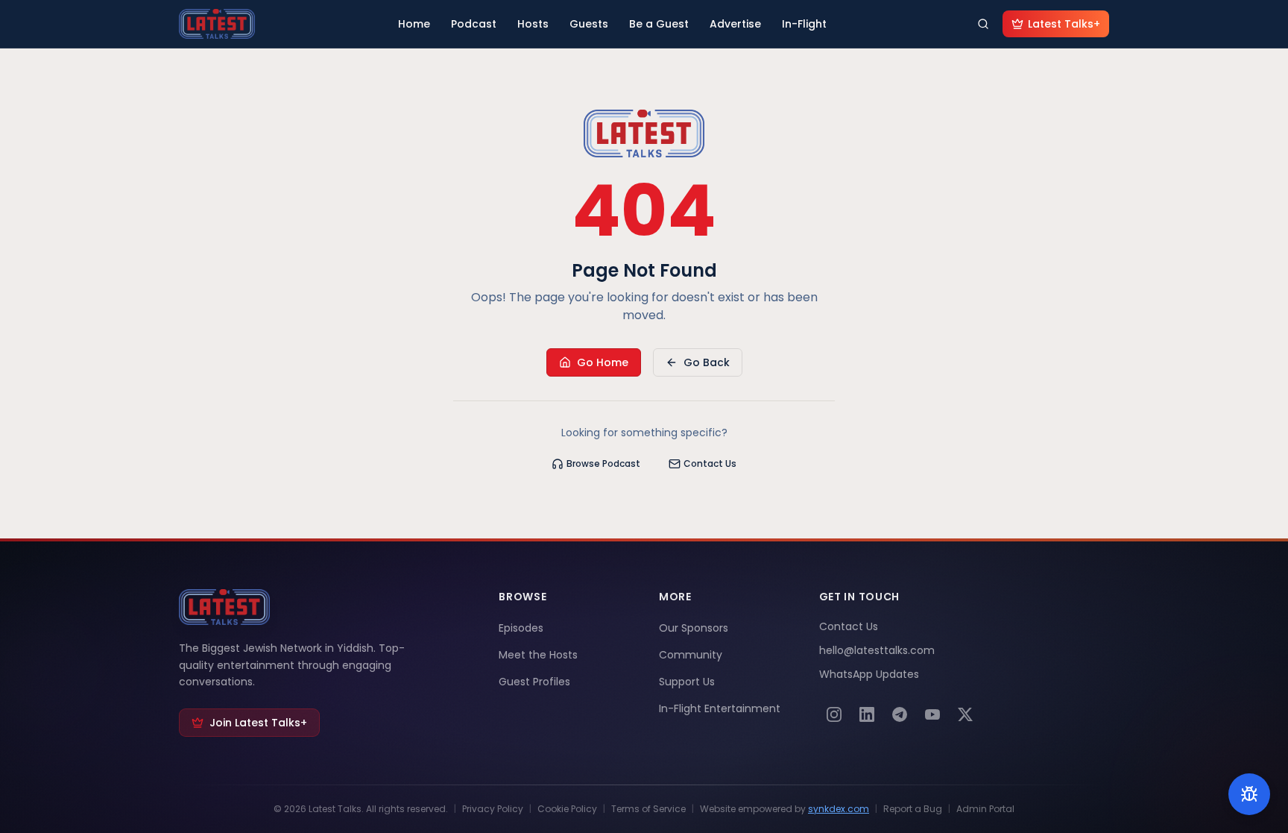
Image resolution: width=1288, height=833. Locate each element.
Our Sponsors (693, 627)
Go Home (602, 362)
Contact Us (710, 463)
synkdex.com (838, 808)
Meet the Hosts (538, 654)
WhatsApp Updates (869, 674)
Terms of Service (648, 809)
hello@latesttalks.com (877, 650)
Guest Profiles (534, 681)
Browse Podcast (603, 463)
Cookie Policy (567, 809)
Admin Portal (985, 809)
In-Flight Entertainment (719, 708)
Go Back (707, 362)
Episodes (521, 627)
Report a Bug (912, 809)
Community (690, 654)
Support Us (687, 681)
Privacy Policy (492, 809)
